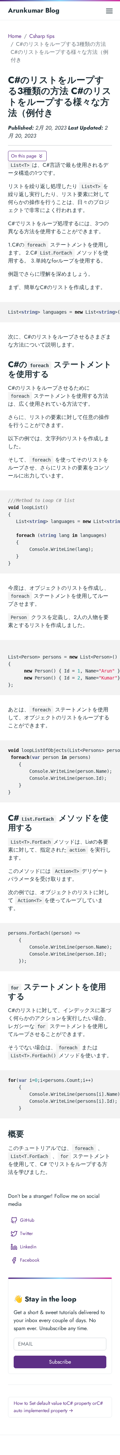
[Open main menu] (109, 10)
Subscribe (60, 1362)
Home (14, 36)
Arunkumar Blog (33, 10)
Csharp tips (41, 36)
